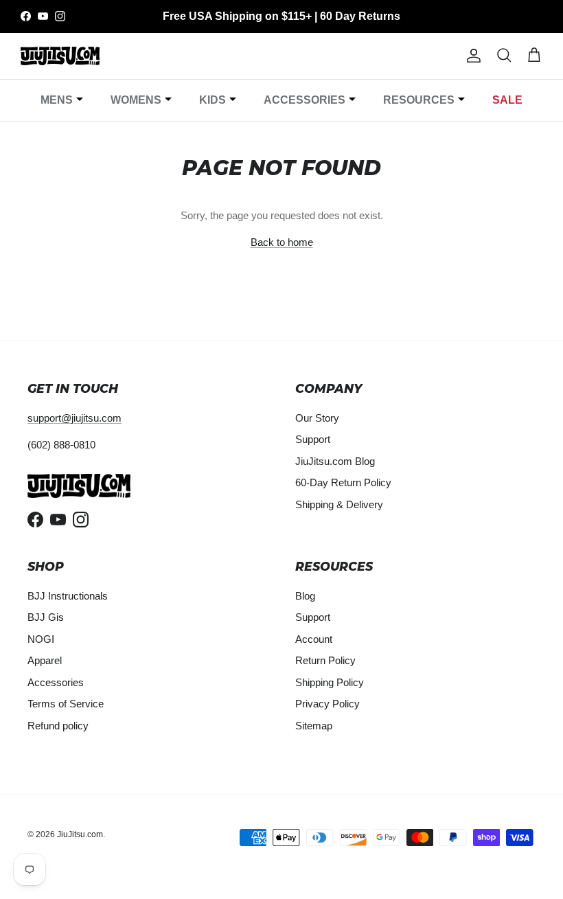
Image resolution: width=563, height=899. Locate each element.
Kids (212, 100)
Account (313, 639)
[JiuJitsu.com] (60, 56)
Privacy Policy (327, 703)
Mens (57, 100)
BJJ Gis (45, 617)
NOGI (40, 639)
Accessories (304, 100)
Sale (507, 100)
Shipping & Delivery (339, 504)
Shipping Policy (329, 682)
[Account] (471, 55)
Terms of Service (65, 703)
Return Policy (325, 660)
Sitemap (313, 725)
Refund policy (58, 725)
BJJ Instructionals (67, 596)
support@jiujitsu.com (74, 418)
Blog (305, 596)
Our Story (317, 418)
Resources (419, 100)
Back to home (282, 242)
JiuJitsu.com (80, 834)
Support (312, 439)
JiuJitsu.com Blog (335, 461)
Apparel (44, 660)
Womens (136, 100)
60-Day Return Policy (343, 482)
